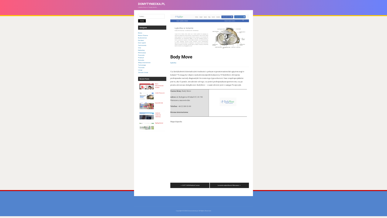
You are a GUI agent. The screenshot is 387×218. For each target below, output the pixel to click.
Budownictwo (142, 38)
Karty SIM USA (159, 103)
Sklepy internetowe (144, 62)
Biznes (140, 33)
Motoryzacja (142, 52)
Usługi (140, 70)
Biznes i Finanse (143, 35)
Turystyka (141, 67)
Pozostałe (141, 55)
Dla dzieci (141, 40)
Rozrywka (141, 60)
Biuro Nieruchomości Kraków (159, 85)
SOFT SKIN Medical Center (191, 185)
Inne (139, 48)
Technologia (142, 65)
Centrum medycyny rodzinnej (158, 114)
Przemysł (141, 57)
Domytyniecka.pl (151, 4)
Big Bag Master (159, 123)
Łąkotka (173, 63)
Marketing (141, 50)
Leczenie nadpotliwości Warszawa (228, 185)
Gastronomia (142, 45)
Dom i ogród (142, 43)
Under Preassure (160, 93)
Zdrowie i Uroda (143, 72)
